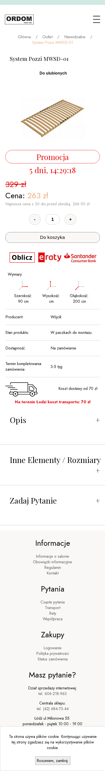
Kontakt (53, 573)
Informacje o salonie (52, 556)
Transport (52, 608)
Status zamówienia (53, 659)
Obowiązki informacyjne (52, 562)
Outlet (47, 37)
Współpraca (53, 619)
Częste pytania (53, 602)
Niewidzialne (74, 37)
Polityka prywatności (52, 653)
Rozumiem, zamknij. (53, 760)
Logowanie (52, 648)
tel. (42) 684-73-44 (53, 709)
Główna (24, 37)
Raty (52, 613)
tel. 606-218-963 (52, 693)
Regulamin (52, 567)
